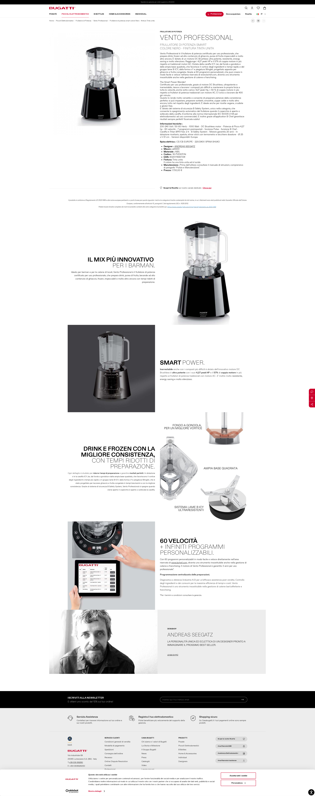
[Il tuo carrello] (265, 8)
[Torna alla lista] (258, 21)
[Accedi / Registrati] (252, 8)
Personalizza (237, 783)
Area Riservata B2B (224, 746)
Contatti (108, 765)
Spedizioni (109, 749)
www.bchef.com (179, 562)
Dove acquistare (233, 14)
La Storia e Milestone (151, 745)
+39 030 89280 (76, 762)
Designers (182, 761)
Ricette (248, 14)
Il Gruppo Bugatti (149, 749)
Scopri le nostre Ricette (226, 739)
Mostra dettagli (95, 791)
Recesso (108, 757)
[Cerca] (246, 8)
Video (144, 765)
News (144, 753)
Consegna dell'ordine (114, 753)
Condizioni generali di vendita (117, 742)
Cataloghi (146, 761)
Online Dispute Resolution (116, 761)
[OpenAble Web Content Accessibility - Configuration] (311, 792)
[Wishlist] (258, 8)
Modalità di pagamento (115, 745)
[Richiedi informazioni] (312, 392)
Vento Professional (100, 21)
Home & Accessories (119, 14)
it (262, 14)
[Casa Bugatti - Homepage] (62, 8)
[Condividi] (312, 404)
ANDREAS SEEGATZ (184, 146)
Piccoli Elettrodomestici (75, 14)
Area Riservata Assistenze (227, 760)
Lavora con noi (148, 769)
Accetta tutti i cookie (238, 776)
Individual (141, 14)
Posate (53, 14)
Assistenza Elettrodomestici (228, 753)
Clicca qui (207, 188)
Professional (216, 14)
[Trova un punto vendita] (312, 398)
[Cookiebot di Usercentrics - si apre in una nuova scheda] (72, 791)
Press (144, 757)
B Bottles (99, 14)
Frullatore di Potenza (83, 21)
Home (51, 21)
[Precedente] (253, 21)
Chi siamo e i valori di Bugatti (154, 742)
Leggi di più (172, 655)
